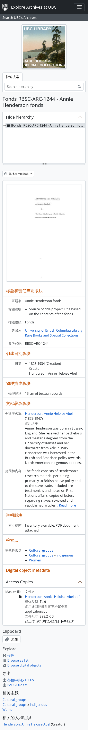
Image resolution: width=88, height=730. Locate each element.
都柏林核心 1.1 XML (21, 680)
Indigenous (65, 555)
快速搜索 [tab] (12, 77)
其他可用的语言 (19, 174)
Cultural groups (41, 550)
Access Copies (19, 582)
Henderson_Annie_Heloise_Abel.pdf (52, 596)
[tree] (44, 143)
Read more (67, 505)
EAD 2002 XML (18, 685)
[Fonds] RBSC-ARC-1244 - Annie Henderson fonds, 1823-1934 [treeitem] (48, 125)
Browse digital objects (24, 665)
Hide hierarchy (20, 117)
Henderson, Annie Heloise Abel (49, 413)
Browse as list (17, 660)
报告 (10, 655)
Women (35, 560)
